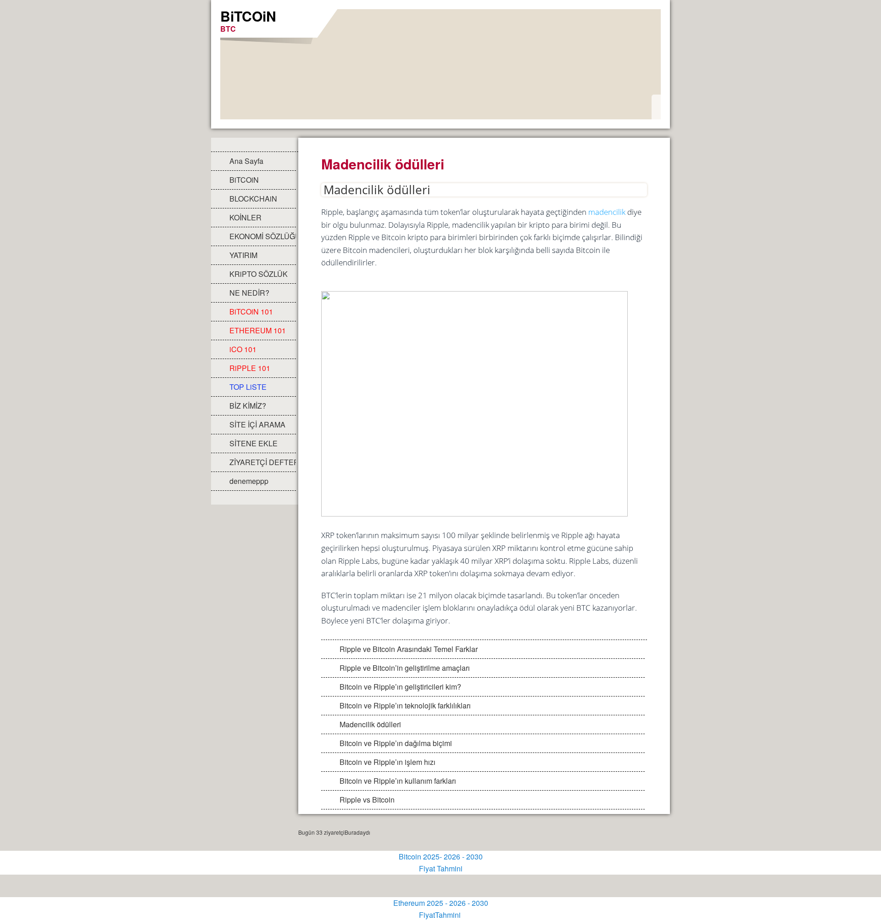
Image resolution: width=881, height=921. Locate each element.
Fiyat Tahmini (441, 868)
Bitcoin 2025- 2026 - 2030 (441, 856)
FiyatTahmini (441, 915)
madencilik (606, 212)
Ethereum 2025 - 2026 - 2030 (440, 903)
